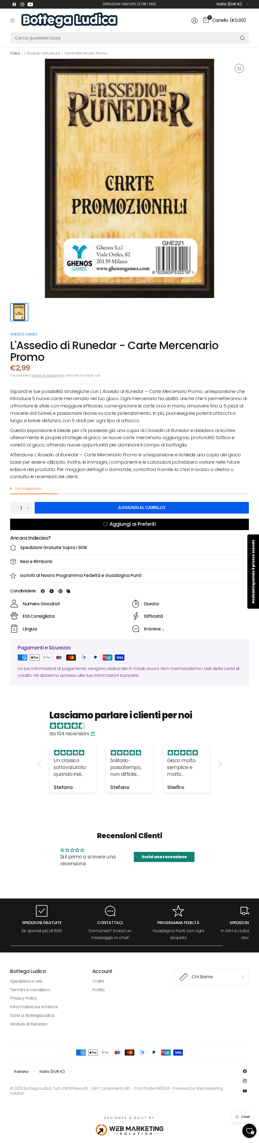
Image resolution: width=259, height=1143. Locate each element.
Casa (14, 53)
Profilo (98, 990)
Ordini (98, 981)
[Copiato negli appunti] (68, 591)
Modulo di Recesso (28, 1024)
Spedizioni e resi (26, 981)
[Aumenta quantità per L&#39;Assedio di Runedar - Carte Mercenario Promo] (28, 508)
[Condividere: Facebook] (42, 591)
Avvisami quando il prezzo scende (253, 571)
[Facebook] (14, 4)
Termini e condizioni (30, 990)
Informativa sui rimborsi (34, 1007)
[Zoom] (239, 68)
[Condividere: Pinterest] (60, 591)
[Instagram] (22, 4)
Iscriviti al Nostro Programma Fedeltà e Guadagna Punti (80, 575)
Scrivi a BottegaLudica (32, 1015)
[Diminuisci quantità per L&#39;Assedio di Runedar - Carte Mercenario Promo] (14, 508)
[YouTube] (30, 4)
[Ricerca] (242, 38)
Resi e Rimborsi (36, 561)
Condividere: (23, 591)
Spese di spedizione (47, 375)
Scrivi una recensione (164, 857)
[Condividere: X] (51, 591)
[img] (132, 726)
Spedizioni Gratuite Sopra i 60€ (54, 548)
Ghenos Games (23, 334)
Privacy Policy (23, 998)
